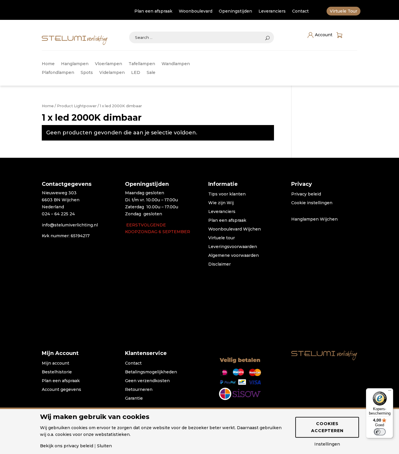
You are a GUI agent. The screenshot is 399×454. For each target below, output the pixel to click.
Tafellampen (142, 64)
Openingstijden (235, 11)
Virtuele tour (221, 238)
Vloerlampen (108, 64)
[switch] (380, 431)
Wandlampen (176, 64)
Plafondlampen (58, 72)
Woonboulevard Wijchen (234, 229)
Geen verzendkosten (147, 381)
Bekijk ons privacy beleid (66, 446)
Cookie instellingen (311, 203)
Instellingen (327, 444)
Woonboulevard (195, 11)
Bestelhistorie (57, 372)
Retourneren (138, 389)
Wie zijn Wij (221, 203)
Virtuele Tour (343, 11)
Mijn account (55, 363)
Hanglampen (75, 64)
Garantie (134, 398)
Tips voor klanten (227, 194)
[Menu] (389, 391)
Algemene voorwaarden (233, 255)
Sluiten (104, 446)
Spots (87, 72)
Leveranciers (272, 11)
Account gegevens (61, 389)
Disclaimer (219, 264)
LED (135, 72)
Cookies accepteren (327, 427)
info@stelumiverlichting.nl (70, 225)
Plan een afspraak (153, 11)
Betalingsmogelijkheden (151, 372)
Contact (300, 11)
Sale (151, 72)
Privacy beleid (306, 194)
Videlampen (112, 72)
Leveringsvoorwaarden (232, 247)
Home (48, 64)
